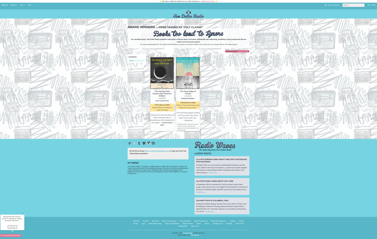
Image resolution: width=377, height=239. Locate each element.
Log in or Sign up (333, 5)
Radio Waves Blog (155, 223)
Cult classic (149, 22)
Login (143, 223)
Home (130, 22)
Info (21, 5)
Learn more (12, 227)
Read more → (214, 172)
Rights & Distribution (172, 223)
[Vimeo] (143, 143)
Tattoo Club (195, 226)
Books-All (155, 221)
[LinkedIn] (153, 143)
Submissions (182, 226)
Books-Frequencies (201, 221)
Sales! (198, 223)
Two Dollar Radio (187, 233)
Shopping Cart (218, 223)
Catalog (232, 221)
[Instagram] (148, 143)
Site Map (229, 223)
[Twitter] (129, 143)
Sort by (227, 49)
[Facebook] (134, 143)
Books (13, 5)
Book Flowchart (185, 221)
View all (131, 60)
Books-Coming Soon (169, 221)
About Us (4, 5)
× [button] (23, 213)
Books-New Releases (218, 221)
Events (135, 223)
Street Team (240, 223)
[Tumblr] (139, 143)
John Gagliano (195, 235)
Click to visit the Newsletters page (157, 151)
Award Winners (139, 22)
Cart (373, 5)
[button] (14, 235)
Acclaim (146, 221)
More (30, 5)
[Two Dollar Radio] (188, 13)
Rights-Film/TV (188, 223)
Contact (241, 221)
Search (206, 223)
